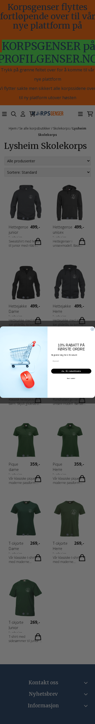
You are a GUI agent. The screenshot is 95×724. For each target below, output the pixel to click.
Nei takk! (71, 378)
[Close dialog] (92, 329)
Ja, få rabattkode (71, 371)
